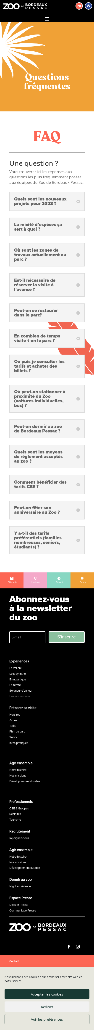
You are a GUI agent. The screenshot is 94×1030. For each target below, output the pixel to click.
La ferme (15, 685)
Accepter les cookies (47, 994)
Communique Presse (22, 910)
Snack (13, 737)
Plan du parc (17, 731)
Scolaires (15, 814)
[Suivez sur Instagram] (77, 946)
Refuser (47, 1006)
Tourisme (15, 820)
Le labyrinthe (17, 674)
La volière (15, 668)
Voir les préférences (47, 1019)
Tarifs (12, 726)
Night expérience (20, 886)
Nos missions (17, 775)
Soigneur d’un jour (20, 691)
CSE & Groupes (19, 808)
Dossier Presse (18, 905)
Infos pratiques (18, 743)
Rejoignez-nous (19, 838)
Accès (13, 720)
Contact (14, 961)
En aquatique (17, 679)
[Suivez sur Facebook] (68, 946)
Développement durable (24, 781)
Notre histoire (17, 770)
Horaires (14, 715)
